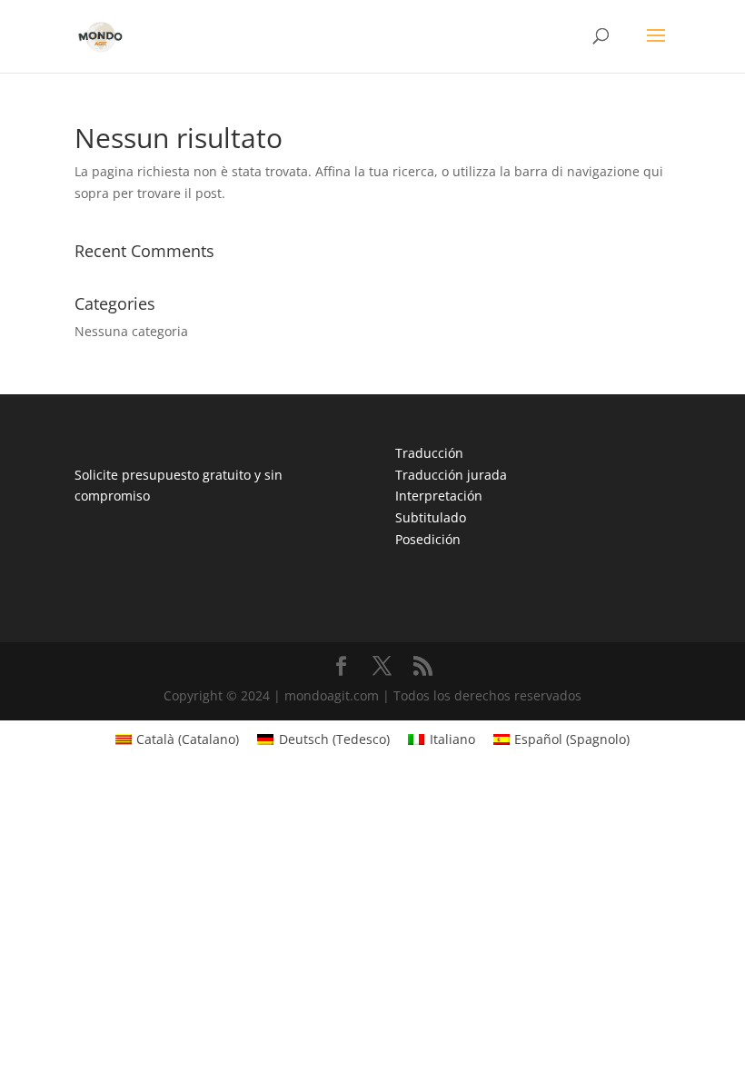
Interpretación (438, 495)
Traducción (429, 453)
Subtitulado (430, 517)
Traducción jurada (451, 474)
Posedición (428, 539)
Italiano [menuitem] (452, 739)
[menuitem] (177, 739)
